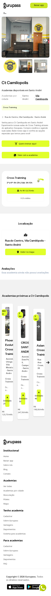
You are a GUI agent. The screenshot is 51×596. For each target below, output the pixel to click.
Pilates (6, 499)
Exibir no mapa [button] (27, 252)
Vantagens (8, 525)
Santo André (25, 97)
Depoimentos (9, 529)
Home (6, 456)
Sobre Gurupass (10, 520)
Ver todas (7, 486)
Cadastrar (7, 516)
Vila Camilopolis (41, 97)
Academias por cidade (9, 97)
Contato (6, 473)
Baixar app (39, 5)
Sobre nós (8, 465)
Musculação (8, 495)
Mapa (6, 503)
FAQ (5, 563)
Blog (5, 469)
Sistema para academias (14, 533)
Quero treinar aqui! (27, 143)
